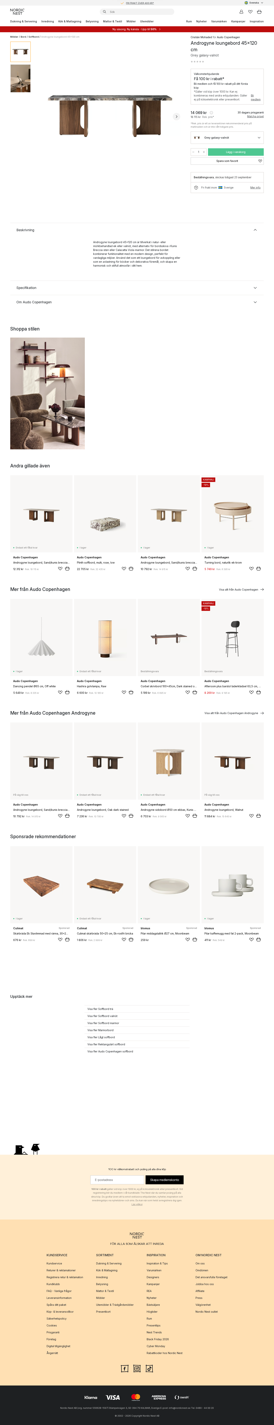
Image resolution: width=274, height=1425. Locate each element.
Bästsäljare (153, 1304)
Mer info (255, 187)
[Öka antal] (204, 152)
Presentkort (103, 1311)
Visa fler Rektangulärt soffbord (106, 1044)
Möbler (131, 21)
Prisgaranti (53, 1332)
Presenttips (153, 1325)
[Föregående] (43, 116)
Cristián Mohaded (201, 37)
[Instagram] (137, 1368)
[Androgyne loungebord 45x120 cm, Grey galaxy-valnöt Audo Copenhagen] (110, 116)
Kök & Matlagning (69, 21)
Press (199, 1297)
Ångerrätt (52, 1353)
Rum (189, 21)
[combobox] (254, 3)
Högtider (152, 1311)
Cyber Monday (156, 1346)
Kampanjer (238, 21)
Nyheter (201, 21)
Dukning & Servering (23, 21)
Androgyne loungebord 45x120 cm (60, 36)
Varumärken (219, 21)
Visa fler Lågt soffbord (101, 1037)
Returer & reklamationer (61, 1270)
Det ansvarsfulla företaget (211, 1277)
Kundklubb (53, 1284)
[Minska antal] (193, 152)
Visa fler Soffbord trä (100, 1008)
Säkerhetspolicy (57, 1318)
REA (149, 1291)
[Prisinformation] (211, 112)
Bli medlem (256, 97)
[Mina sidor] (241, 11)
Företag (51, 1339)
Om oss (200, 1263)
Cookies (52, 1325)
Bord (23, 36)
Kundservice (54, 1263)
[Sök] (104, 12)
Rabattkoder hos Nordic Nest (164, 1353)
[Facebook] (125, 1368)
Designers (153, 1277)
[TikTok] (149, 1368)
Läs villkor (137, 1204)
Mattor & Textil (112, 21)
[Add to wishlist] (60, 568)
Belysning (92, 21)
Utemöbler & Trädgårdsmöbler (115, 1304)
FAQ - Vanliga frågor (59, 1291)
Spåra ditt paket (56, 1304)
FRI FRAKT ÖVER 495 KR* (140, 2)
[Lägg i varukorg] (67, 568)
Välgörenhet (203, 1304)
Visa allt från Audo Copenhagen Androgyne (231, 713)
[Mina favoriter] (250, 11)
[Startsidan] (17, 12)
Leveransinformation (59, 1297)
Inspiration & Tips (157, 1263)
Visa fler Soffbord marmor (103, 1023)
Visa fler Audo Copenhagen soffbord (110, 1051)
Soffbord (34, 36)
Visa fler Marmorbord (100, 1030)
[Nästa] (176, 116)
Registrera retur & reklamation (65, 1277)
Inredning (47, 21)
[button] (197, 62)
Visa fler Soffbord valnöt (102, 1016)
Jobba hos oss (205, 1284)
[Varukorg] (259, 11)
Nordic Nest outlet (207, 1311)
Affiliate (200, 1291)
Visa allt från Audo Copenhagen (238, 589)
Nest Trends (154, 1332)
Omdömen (202, 1270)
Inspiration (257, 21)
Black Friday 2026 (158, 1339)
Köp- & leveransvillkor (60, 1311)
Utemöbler (147, 21)
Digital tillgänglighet (58, 1346)
